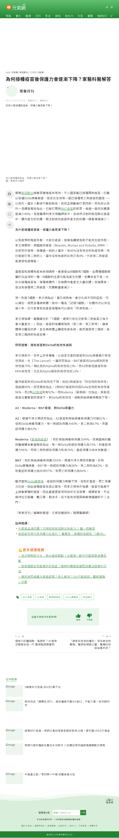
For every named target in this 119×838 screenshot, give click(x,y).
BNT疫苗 (67, 208)
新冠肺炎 (23, 72)
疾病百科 (62, 826)
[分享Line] (9, 204)
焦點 (8, 16)
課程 (58, 16)
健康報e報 (44, 812)
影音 (48, 16)
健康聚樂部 (39, 826)
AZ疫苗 (37, 392)
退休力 (69, 16)
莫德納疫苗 (39, 439)
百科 (38, 16)
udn (8, 72)
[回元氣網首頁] (18, 7)
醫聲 (90, 16)
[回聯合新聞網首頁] (9, 7)
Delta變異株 (35, 481)
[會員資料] (107, 7)
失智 (80, 16)
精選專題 (51, 826)
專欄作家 (94, 826)
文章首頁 (83, 826)
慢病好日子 (104, 16)
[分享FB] (9, 194)
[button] (111, 15)
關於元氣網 (26, 826)
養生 (18, 16)
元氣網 (14, 72)
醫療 (28, 16)
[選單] (111, 7)
